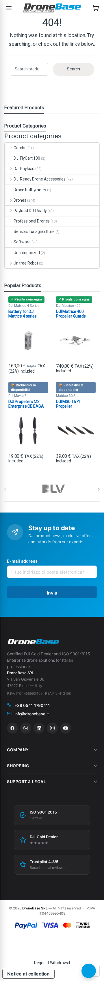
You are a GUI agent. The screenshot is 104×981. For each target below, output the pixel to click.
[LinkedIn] (39, 728)
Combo (20, 147)
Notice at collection (28, 974)
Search (73, 69)
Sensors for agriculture (34, 231)
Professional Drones (32, 221)
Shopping (18, 765)
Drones (20, 200)
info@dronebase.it (31, 713)
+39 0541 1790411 (32, 705)
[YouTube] (65, 728)
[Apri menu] (8, 8)
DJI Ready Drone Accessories (40, 179)
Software (22, 242)
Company (18, 749)
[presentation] (98, 489)
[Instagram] (52, 728)
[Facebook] (12, 728)
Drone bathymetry (30, 189)
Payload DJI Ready (30, 210)
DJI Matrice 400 (68, 306)
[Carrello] (95, 8)
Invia (52, 593)
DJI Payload (24, 168)
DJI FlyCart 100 (27, 158)
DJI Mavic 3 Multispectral (18, 397)
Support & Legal (26, 781)
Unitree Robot (26, 263)
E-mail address (24, 561)
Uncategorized (27, 252)
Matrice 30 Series (69, 396)
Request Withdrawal (52, 962)
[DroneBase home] (52, 7)
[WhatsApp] (25, 728)
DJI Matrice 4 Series (24, 306)
